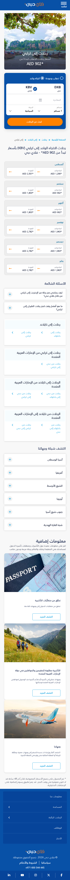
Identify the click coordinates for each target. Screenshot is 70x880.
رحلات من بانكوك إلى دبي (55, 428)
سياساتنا (46, 863)
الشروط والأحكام (28, 863)
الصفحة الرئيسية (59, 139)
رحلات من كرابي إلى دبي (23, 426)
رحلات (44, 139)
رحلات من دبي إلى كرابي (53, 365)
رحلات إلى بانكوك (55, 334)
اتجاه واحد (35, 78)
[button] (35, 294)
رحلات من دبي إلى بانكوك (53, 395)
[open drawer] (64, 3)
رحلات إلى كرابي (26, 334)
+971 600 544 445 (35, 867)
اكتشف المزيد (46, 616)
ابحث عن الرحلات (34, 121)
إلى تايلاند (32, 139)
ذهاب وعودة (52, 78)
